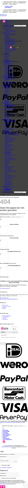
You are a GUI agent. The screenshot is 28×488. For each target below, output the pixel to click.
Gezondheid (6, 103)
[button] (4, 33)
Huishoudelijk (6, 76)
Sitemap (23, 422)
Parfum (4, 186)
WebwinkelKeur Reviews (7, 446)
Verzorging (5, 20)
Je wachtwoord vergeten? (6, 467)
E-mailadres (3, 473)
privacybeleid (3, 483)
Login (8, 465)
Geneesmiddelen (7, 119)
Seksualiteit (5, 130)
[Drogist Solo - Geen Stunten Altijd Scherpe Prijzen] (3, 15)
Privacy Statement (16, 422)
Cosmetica (5, 85)
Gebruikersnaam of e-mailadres (7, 454)
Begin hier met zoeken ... (8, 192)
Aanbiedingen (6, 189)
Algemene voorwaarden (5, 422)
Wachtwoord (3, 456)
